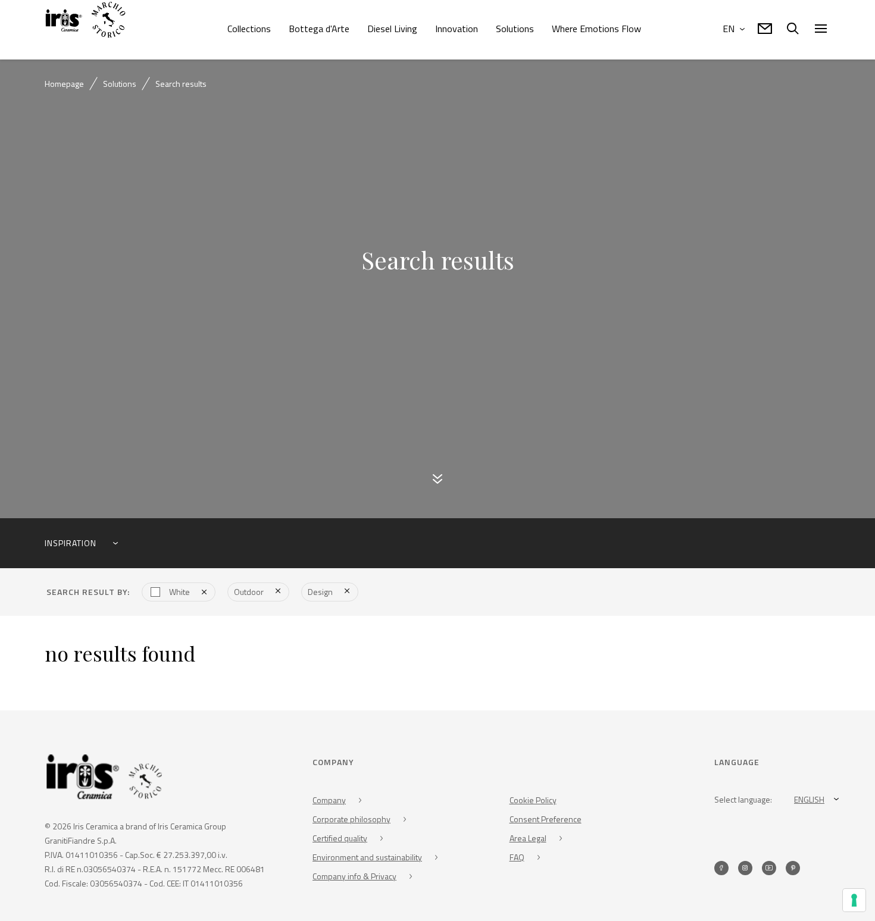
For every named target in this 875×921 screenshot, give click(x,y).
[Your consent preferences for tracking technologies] (854, 900)
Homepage (64, 83)
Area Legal (528, 840)
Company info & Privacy (354, 878)
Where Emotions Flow (596, 28)
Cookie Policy (533, 801)
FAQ (517, 859)
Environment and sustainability (367, 859)
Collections (249, 28)
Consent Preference (546, 821)
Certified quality (339, 840)
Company (329, 801)
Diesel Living (392, 28)
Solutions (515, 28)
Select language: (743, 801)
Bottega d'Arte (319, 28)
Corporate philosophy (351, 821)
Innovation (456, 28)
